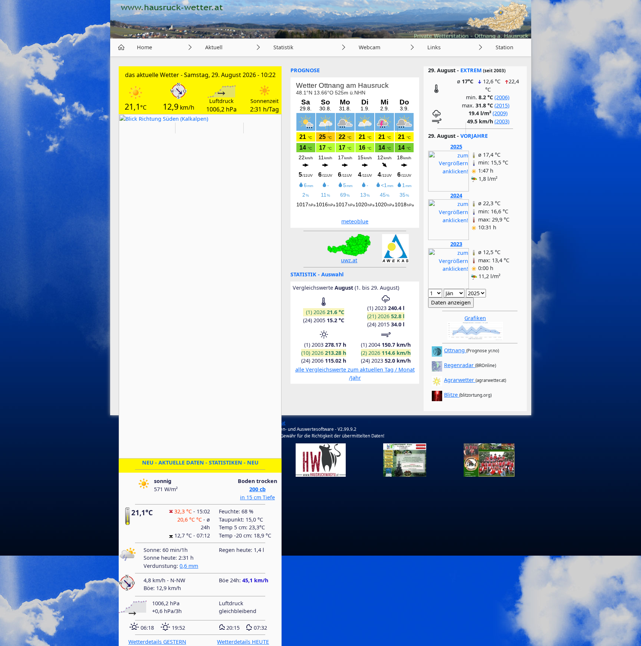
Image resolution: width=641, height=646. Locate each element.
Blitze (451, 394)
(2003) (501, 121)
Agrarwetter (460, 379)
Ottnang (455, 350)
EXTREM (471, 70)
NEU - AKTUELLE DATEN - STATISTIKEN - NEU (200, 462)
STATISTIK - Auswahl (316, 274)
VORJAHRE (474, 135)
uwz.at (349, 260)
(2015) (501, 105)
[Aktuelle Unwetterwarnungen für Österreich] (349, 244)
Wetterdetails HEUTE (243, 641)
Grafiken (475, 318)
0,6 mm (189, 565)
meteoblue (354, 221)
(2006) (501, 97)
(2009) (500, 113)
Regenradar (459, 365)
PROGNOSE (305, 70)
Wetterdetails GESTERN (157, 641)
